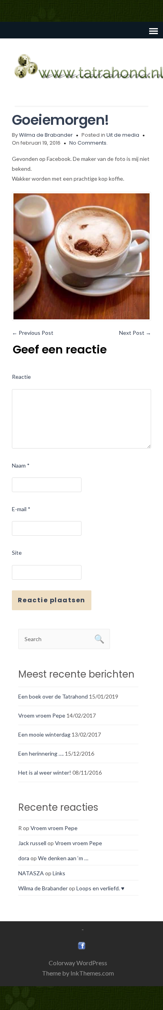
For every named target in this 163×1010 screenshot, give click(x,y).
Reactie (21, 376)
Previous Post (32, 332)
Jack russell (32, 843)
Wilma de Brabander (46, 135)
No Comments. (88, 143)
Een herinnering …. (41, 753)
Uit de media (122, 135)
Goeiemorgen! (60, 120)
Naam (21, 465)
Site (17, 552)
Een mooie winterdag (44, 734)
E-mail (21, 509)
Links (59, 873)
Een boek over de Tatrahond (53, 696)
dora (23, 858)
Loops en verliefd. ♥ (100, 888)
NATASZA (31, 873)
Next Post (135, 332)
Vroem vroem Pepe (41, 715)
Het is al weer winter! (44, 772)
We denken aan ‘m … (63, 858)
